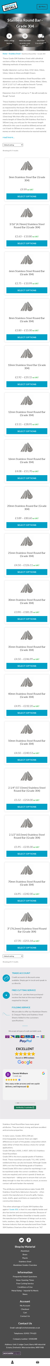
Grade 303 (13, 1209)
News (25, 1294)
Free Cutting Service (25, 1283)
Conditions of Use (25, 1287)
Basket (37, 1362)
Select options (26, 196)
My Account (25, 1305)
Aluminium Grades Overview (25, 1265)
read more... (9, 137)
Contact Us (25, 1316)
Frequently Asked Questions (25, 1276)
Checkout (25, 1309)
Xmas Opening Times (25, 1280)
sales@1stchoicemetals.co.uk (27, 1328)
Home (5, 54)
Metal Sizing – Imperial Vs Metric (25, 1290)
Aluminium (25, 1251)
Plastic (25, 1258)
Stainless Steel (14, 54)
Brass (25, 1254)
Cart (25, 1312)
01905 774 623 (30, 1333)
